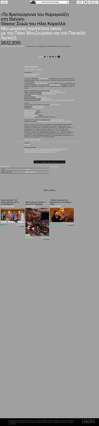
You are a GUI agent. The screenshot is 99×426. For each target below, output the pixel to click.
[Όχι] (92, 421)
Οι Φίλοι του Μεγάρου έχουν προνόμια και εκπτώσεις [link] (49, 162)
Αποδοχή (86, 421)
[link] (2, 2)
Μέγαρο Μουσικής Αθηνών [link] (8, 46)
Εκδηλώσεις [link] (21, 46)
